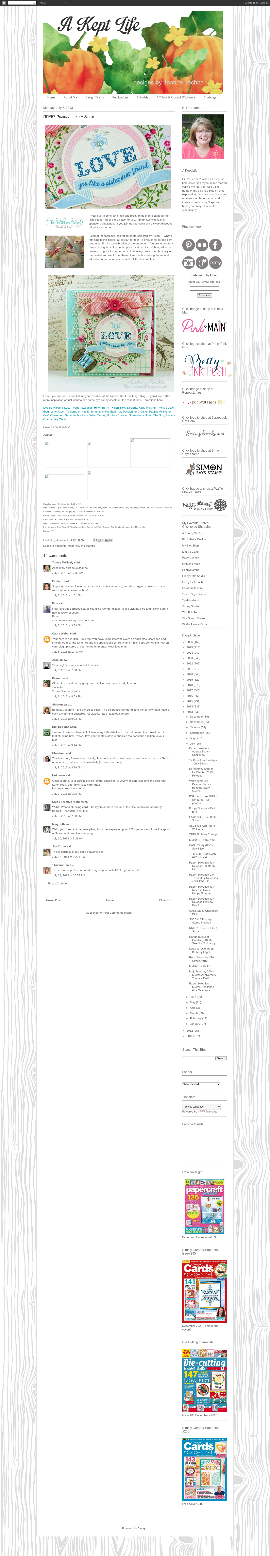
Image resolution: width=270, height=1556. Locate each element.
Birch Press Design (194, 539)
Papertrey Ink (190, 557)
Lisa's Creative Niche (66, 801)
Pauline (57, 581)
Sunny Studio (190, 606)
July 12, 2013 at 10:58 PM (68, 856)
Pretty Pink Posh (192, 582)
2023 (190, 658)
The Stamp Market (194, 618)
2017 (190, 690)
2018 (190, 685)
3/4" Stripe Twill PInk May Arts (87, 508)
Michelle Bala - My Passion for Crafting (123, 411)
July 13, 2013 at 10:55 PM (68, 875)
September (197, 732)
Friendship (59, 545)
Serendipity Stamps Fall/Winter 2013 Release (201, 772)
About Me (70, 97)
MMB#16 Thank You (202, 839)
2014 (190, 706)
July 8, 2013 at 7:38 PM (67, 670)
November (197, 721)
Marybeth (58, 824)
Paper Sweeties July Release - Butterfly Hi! (202, 866)
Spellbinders (190, 600)
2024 (190, 652)
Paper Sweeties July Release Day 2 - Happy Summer (201, 890)
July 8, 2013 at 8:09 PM (67, 696)
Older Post (165, 900)
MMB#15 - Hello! (199, 966)
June (193, 996)
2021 (190, 668)
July (193, 743)
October (195, 727)
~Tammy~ (58, 864)
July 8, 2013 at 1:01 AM (67, 595)
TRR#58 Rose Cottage (203, 834)
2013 (190, 711)
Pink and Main (191, 563)
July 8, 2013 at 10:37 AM (67, 651)
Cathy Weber (60, 633)
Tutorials (142, 97)
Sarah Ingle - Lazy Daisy (80, 415)
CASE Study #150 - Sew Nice (201, 847)
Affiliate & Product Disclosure (176, 97)
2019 (190, 679)
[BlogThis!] (99, 540)
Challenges (211, 97)
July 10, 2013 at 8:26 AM (67, 838)
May (193, 1002)
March (194, 1013)
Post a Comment (58, 883)
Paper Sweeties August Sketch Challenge (199, 751)
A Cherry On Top (192, 533)
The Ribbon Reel (100, 219)
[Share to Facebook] (107, 540)
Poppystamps (190, 569)
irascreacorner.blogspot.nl (68, 788)
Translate (211, 1111)
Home (51, 97)
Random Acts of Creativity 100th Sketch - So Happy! (202, 940)
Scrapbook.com (192, 587)
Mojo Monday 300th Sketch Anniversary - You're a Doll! (203, 975)
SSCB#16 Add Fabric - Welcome (203, 827)
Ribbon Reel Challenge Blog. (128, 396)
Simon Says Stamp (194, 594)
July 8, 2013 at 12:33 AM (67, 572)
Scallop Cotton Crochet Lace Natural (155, 508)
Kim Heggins (60, 726)
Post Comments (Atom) (118, 912)
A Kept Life (77, 24)
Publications (120, 97)
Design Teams (95, 97)
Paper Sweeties (83, 407)
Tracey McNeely (62, 562)
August (194, 738)
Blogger (142, 1528)
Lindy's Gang (190, 551)
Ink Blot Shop (190, 545)
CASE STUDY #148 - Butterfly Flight (202, 950)
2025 (190, 647)
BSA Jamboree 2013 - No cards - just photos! (203, 800)
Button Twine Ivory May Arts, (125, 508)
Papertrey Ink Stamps (81, 545)
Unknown (58, 775)
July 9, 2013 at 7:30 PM (67, 816)
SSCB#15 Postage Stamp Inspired (200, 921)
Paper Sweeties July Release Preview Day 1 (201, 902)
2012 (190, 1030)
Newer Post (53, 900)
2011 (190, 1036)
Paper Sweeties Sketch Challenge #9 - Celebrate (201, 987)
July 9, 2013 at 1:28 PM (67, 793)
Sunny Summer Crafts (66, 691)
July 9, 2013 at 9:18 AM (67, 767)
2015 (190, 701)
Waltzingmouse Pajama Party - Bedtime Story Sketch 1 (200, 785)
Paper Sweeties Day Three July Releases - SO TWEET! (203, 878)
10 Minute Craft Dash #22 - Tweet (202, 855)
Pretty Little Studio (193, 575)
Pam (55, 603)
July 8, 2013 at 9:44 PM (67, 745)
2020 (190, 674)
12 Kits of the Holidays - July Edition (203, 762)
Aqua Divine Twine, (65, 508)
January (195, 1023)
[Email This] (95, 540)
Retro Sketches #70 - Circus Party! (202, 959)
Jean (55, 659)
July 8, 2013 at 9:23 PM (67, 718)
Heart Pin (106, 508)
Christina (58, 753)
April (193, 1007)
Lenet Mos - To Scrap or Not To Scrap (74, 411)
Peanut (57, 678)
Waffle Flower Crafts (195, 624)
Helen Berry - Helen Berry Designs (115, 407)
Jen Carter (59, 846)
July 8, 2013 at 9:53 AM (67, 625)
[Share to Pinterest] (110, 540)
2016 (190, 695)
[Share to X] (103, 540)
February (196, 1018)
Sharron (57, 704)
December (197, 716)
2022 (190, 663)
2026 (190, 642)
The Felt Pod (190, 612)
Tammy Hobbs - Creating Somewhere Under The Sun (130, 415)
